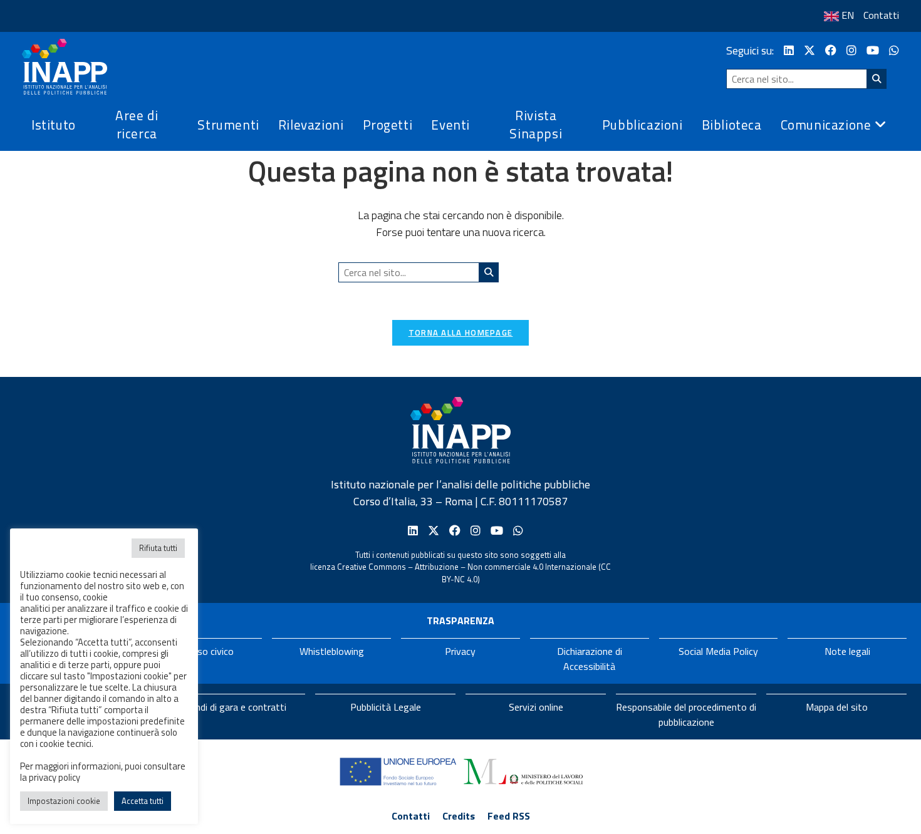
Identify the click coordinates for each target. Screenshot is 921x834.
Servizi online (536, 706)
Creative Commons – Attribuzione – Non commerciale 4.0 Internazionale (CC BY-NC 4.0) (474, 572)
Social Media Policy (718, 651)
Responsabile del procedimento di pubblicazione (686, 714)
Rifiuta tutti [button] (158, 548)
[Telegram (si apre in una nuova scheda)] (894, 50)
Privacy (460, 651)
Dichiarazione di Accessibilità (589, 659)
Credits (458, 815)
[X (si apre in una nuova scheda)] (809, 50)
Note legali (847, 651)
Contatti (881, 15)
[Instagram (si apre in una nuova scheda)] (851, 50)
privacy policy (54, 777)
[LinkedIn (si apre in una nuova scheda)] (789, 50)
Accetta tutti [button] (143, 801)
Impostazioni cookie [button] (64, 801)
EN (847, 15)
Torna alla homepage (460, 332)
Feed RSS (508, 815)
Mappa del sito (837, 706)
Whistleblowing (331, 651)
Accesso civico (203, 651)
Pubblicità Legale (385, 706)
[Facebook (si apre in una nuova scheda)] (830, 50)
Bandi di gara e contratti (235, 706)
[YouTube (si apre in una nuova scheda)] (872, 50)
